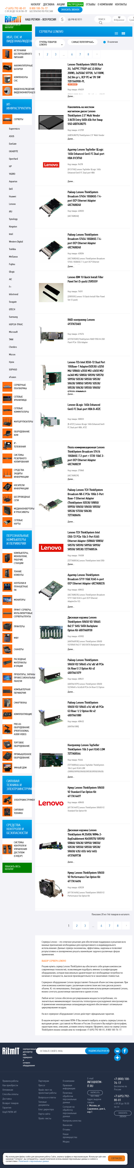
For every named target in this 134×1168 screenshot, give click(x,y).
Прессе (41, 1085)
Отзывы (90, 4)
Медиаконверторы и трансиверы (23, 510)
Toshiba (12, 249)
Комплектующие (23, 714)
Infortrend (13, 294)
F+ (10, 286)
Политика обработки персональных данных (69, 1097)
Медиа (66, 1141)
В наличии (113, 41)
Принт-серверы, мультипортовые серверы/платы (23, 613)
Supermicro (14, 128)
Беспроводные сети (22, 498)
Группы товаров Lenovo (48, 43)
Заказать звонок (70, 9)
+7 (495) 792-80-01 (15, 8)
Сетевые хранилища (20, 398)
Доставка (48, 4)
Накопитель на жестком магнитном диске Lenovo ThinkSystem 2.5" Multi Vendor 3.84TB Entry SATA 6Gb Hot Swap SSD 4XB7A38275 (85, 115)
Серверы (18, 119)
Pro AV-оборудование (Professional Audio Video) (22, 729)
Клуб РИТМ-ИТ (9, 1112)
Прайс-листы (44, 1118)
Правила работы (10, 1080)
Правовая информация (69, 1087)
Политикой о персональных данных (34, 1161)
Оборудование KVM (22, 433)
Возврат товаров (10, 1103)
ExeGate (13, 143)
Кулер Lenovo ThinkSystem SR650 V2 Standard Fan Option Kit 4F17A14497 (86, 792)
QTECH (12, 309)
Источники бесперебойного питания (23, 54)
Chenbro (13, 346)
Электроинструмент (23, 799)
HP (10, 166)
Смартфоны (20, 702)
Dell (11, 188)
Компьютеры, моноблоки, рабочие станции (21, 558)
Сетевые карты (18, 522)
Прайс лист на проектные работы (47, 1091)
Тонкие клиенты (19, 573)
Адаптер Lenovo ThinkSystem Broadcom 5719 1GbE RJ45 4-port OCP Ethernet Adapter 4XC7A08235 (86, 579)
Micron (12, 354)
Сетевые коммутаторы (21, 410)
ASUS (11, 136)
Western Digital (16, 241)
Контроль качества (72, 1120)
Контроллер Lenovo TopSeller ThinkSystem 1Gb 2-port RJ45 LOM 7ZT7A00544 (86, 749)
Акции (61, 4)
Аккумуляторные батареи (23, 67)
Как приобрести (10, 1085)
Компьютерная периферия (22, 691)
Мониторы (19, 599)
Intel (11, 234)
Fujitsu (12, 264)
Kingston (13, 226)
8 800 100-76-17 (39, 8)
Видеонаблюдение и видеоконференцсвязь (23, 90)
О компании (105, 4)
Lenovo (12, 203)
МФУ (16, 637)
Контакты (121, 4)
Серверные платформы (20, 386)
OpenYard (13, 158)
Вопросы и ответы (47, 1097)
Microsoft (13, 331)
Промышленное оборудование (22, 756)
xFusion (12, 377)
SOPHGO (13, 369)
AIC (10, 279)
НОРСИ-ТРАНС (16, 324)
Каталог (36, 4)
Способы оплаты (10, 1094)
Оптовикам (7, 1089)
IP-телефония (20, 445)
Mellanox (13, 256)
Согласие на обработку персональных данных (69, 1111)
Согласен (116, 1158)
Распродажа (75, 4)
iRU (10, 211)
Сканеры (19, 649)
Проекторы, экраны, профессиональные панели (23, 678)
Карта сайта (44, 1113)
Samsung (13, 316)
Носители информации (21, 487)
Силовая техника (18, 811)
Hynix (11, 362)
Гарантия (6, 1107)
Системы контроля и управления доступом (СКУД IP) (20, 849)
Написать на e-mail (95, 1093)
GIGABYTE (13, 151)
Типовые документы (43, 1103)
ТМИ (11, 339)
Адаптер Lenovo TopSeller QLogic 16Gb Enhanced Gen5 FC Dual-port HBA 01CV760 (86, 154)
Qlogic (12, 271)
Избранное (119, 19)
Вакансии (67, 1125)
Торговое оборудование (22, 744)
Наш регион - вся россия (40, 19)
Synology (13, 219)
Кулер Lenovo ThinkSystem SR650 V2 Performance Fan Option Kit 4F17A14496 (86, 877)
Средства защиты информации (21, 473)
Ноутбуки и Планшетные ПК (21, 586)
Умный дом (20, 767)
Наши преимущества (70, 1135)
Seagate (13, 301)
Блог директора (46, 1109)
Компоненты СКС (21, 79)
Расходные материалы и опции (20, 663)
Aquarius (13, 181)
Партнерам (43, 1080)
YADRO (12, 173)
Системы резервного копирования (21, 458)
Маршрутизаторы (23, 421)
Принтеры (19, 626)
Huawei (12, 196)
